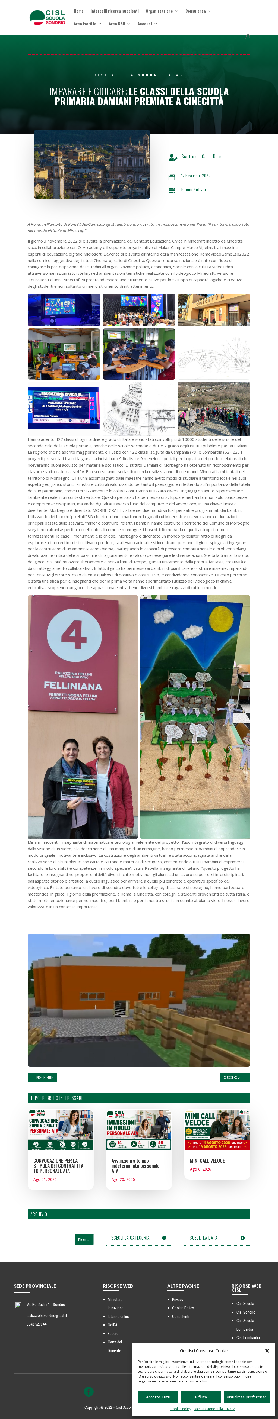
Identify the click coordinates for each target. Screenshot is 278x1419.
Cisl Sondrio (245, 1312)
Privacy (177, 1299)
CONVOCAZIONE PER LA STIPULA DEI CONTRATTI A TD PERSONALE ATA (58, 1165)
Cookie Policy (180, 1409)
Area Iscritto (85, 24)
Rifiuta (201, 1396)
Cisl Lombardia (248, 1337)
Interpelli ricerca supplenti (115, 11)
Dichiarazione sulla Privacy (214, 1409)
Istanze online (119, 1316)
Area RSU (117, 24)
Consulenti (180, 1316)
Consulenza (195, 11)
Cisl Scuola (245, 1303)
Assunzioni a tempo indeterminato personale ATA (135, 1165)
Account (145, 24)
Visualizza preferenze (247, 1396)
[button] (267, 1350)
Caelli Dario (212, 156)
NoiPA (113, 1325)
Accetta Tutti (158, 1396)
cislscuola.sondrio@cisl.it (47, 1315)
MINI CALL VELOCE (207, 1160)
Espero (113, 1333)
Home (79, 11)
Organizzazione (159, 11)
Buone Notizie (193, 189)
